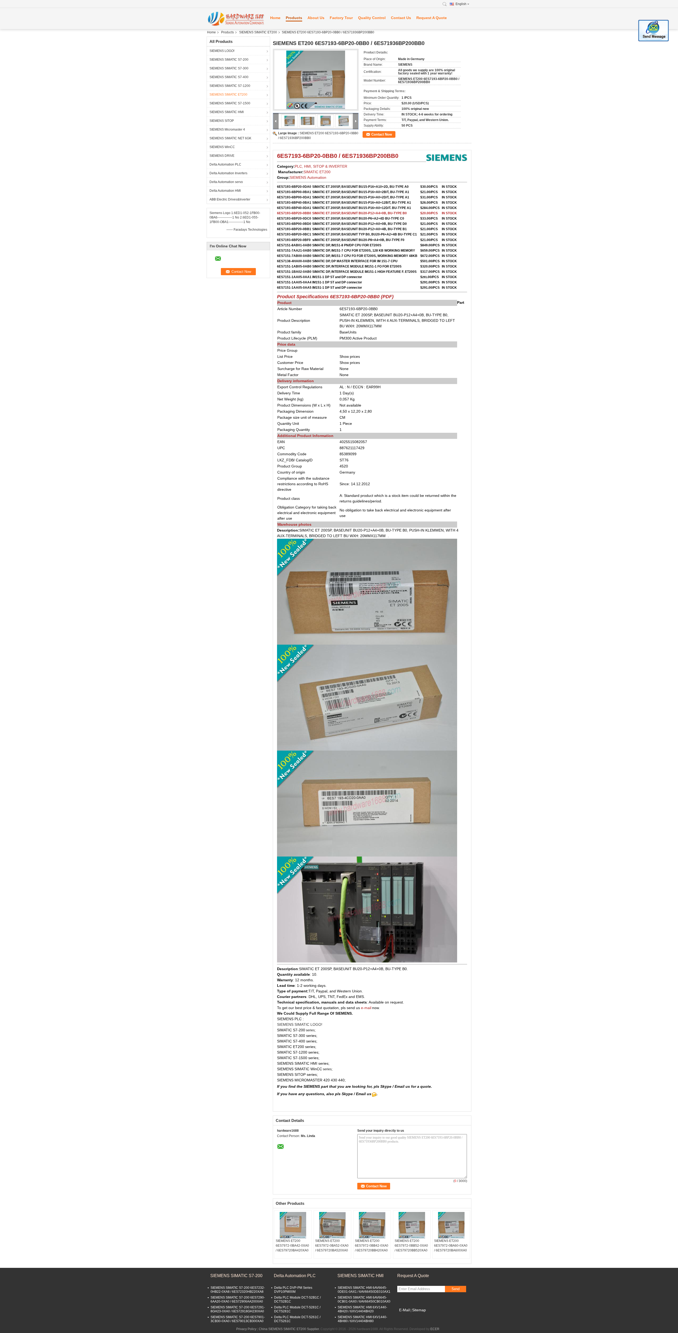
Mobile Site (408, 1316)
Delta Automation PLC (225, 164)
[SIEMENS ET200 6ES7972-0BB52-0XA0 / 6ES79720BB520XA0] (411, 1225)
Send (456, 1289)
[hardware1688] (236, 18)
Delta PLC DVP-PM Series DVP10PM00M (293, 1290)
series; (310, 1030)
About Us (315, 18)
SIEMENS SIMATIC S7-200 (228, 59)
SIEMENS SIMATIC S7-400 (228, 77)
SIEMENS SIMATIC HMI (226, 112)
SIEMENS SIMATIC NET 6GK (230, 138)
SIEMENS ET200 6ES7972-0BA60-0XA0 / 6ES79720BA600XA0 (450, 1245)
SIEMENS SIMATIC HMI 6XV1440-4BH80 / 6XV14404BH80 (362, 1319)
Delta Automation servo (226, 182)
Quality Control (372, 18)
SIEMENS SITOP (221, 121)
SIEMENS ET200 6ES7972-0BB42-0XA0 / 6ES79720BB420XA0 (371, 1245)
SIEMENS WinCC (222, 147)
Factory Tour (341, 18)
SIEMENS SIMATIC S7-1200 (229, 86)
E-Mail (404, 1310)
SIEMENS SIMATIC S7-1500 (229, 103)
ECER (434, 1329)
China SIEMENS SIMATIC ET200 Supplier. (289, 1329)
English (461, 4)
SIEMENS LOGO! (221, 51)
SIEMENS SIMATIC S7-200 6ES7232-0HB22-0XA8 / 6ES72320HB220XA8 (238, 1290)
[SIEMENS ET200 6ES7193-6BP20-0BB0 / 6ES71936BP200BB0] (315, 79)
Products (294, 18)
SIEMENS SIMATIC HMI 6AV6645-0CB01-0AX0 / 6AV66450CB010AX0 (364, 1299)
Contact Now (381, 134)
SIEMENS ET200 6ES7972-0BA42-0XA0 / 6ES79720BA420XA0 (292, 1245)
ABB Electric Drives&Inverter (229, 199)
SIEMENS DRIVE (221, 156)
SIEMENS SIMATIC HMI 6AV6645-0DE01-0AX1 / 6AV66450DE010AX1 (364, 1290)
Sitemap (419, 1310)
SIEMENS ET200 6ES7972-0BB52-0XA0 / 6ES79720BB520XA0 (411, 1245)
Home (275, 18)
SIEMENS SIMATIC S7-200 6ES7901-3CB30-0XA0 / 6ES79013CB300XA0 (238, 1319)
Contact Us (401, 18)
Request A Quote (431, 18)
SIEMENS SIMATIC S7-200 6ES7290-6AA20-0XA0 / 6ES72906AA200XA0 (238, 1299)
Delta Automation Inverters (228, 173)
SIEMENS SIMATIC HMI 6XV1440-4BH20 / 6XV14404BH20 (362, 1309)
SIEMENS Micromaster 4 (227, 129)
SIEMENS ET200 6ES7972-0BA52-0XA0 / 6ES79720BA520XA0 (332, 1245)
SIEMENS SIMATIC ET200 (258, 32)
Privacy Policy (246, 1329)
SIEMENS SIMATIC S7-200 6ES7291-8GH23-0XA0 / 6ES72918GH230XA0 (238, 1309)
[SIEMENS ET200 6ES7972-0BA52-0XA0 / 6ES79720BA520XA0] (332, 1225)
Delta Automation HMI (225, 191)
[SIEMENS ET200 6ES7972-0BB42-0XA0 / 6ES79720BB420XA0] (372, 1225)
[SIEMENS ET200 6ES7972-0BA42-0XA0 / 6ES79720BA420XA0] (292, 1225)
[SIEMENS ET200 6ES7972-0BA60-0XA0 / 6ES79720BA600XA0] (451, 1225)
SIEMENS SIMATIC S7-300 (228, 68)
